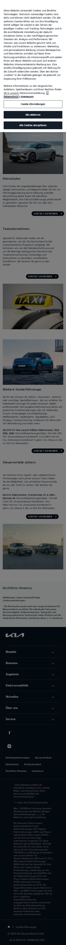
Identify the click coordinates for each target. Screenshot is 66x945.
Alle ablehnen (33, 114)
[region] (33, 66)
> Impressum (26, 96)
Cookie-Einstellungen (33, 104)
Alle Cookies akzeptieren (33, 125)
